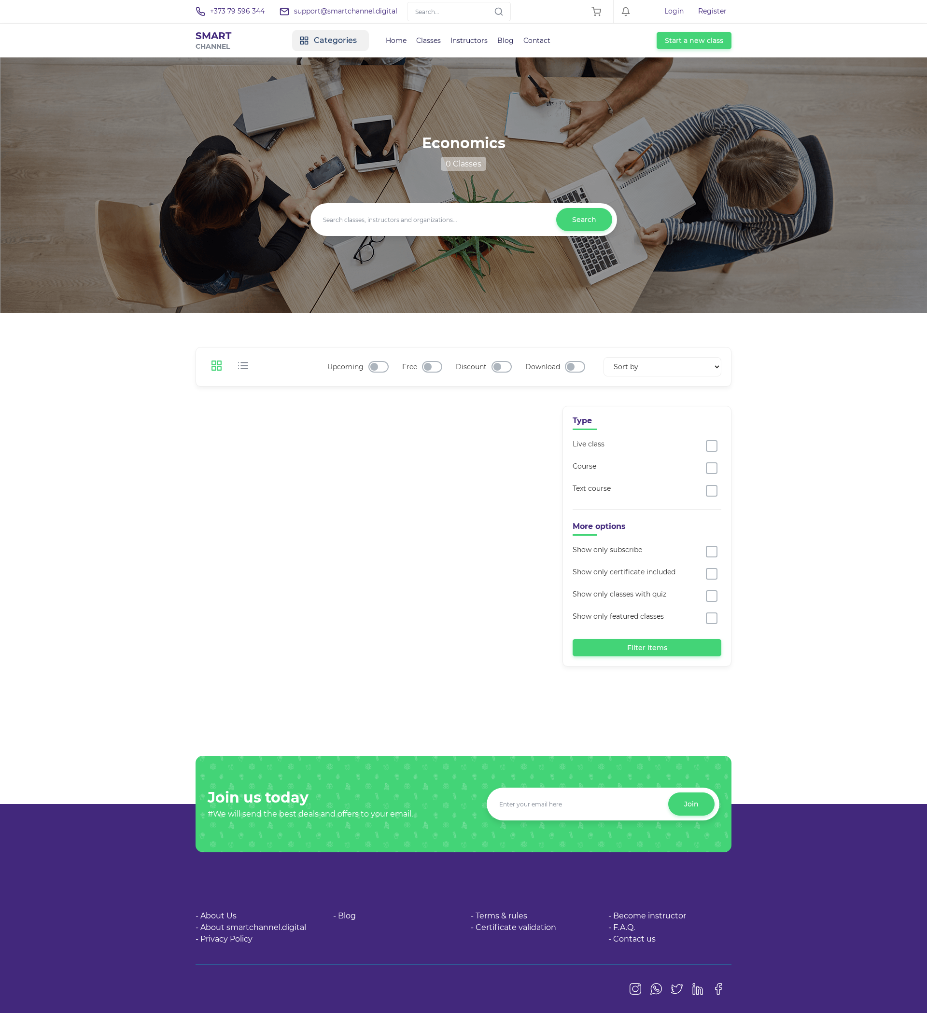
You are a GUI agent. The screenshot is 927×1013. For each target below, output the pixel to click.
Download (542, 366)
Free (409, 366)
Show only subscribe (607, 549)
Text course (592, 488)
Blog (505, 40)
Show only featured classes (618, 616)
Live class (588, 444)
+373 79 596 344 (237, 11)
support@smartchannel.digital (345, 11)
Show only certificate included (624, 572)
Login (674, 11)
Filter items (647, 647)
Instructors (469, 40)
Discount (471, 366)
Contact (536, 40)
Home (396, 40)
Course (584, 466)
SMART (213, 40)
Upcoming (345, 366)
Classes (428, 40)
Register (712, 11)
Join (691, 804)
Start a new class (694, 40)
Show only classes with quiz (619, 594)
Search (584, 219)
